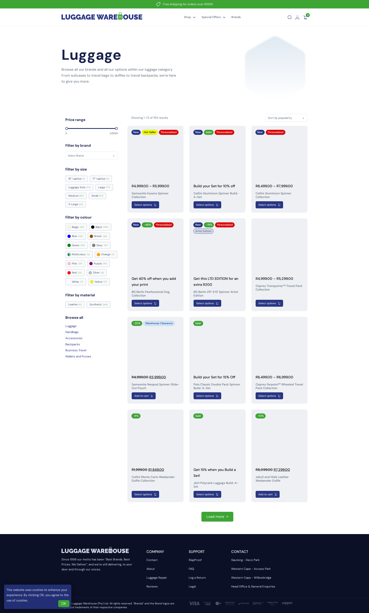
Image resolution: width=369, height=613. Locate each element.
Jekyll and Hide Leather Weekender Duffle (272, 479)
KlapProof (195, 560)
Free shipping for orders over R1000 (188, 4)
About (150, 569)
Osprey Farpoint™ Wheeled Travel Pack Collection (279, 386)
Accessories (73, 338)
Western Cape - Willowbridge (251, 578)
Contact (152, 560)
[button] (207, 204)
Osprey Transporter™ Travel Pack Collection (279, 288)
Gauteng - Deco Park (245, 560)
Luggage (70, 326)
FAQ (191, 569)
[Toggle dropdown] (194, 17)
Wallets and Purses (78, 356)
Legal (192, 586)
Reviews (152, 586)
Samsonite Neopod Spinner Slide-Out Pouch (155, 386)
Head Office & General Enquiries (253, 586)
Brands (236, 17)
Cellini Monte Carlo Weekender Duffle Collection (153, 479)
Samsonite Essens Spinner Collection (150, 195)
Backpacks (72, 344)
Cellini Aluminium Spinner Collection (273, 195)
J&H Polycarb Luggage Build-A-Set (216, 485)
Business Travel (75, 350)
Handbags (72, 332)
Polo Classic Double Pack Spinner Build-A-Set (217, 386)
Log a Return (197, 578)
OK (63, 603)
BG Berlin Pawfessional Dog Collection (151, 293)
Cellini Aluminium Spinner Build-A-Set (216, 195)
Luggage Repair (156, 578)
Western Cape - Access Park (251, 569)
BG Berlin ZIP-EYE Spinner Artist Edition (216, 293)
